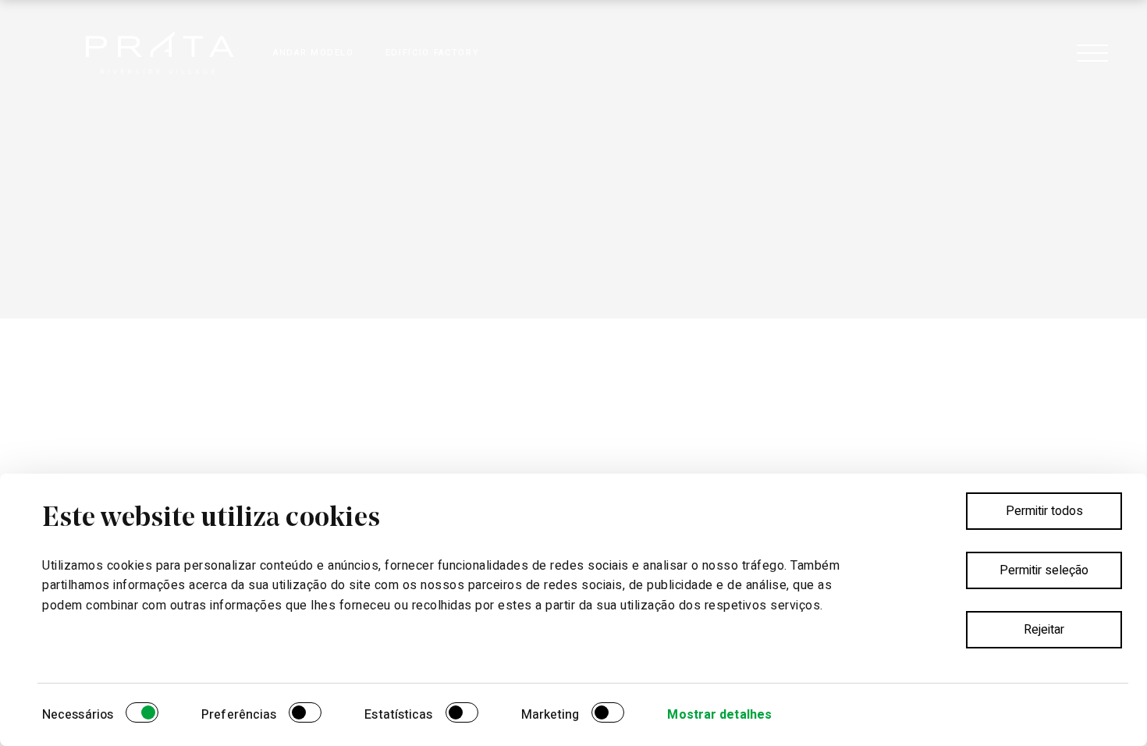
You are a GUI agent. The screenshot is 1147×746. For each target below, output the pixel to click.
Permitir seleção (1044, 570)
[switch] (305, 714)
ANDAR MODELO (313, 52)
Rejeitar (1044, 629)
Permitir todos (1044, 511)
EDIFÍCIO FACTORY (432, 52)
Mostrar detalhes (719, 714)
